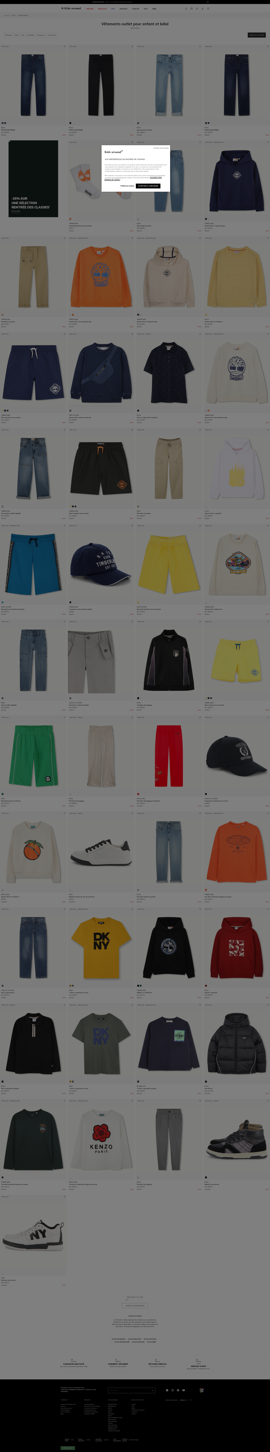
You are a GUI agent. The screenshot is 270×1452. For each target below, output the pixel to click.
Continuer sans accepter (161, 148)
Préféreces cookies (127, 186)
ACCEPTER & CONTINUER (148, 186)
